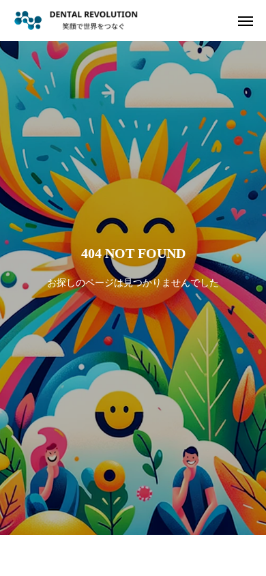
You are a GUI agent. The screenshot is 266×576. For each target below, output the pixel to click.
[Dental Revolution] (76, 20)
